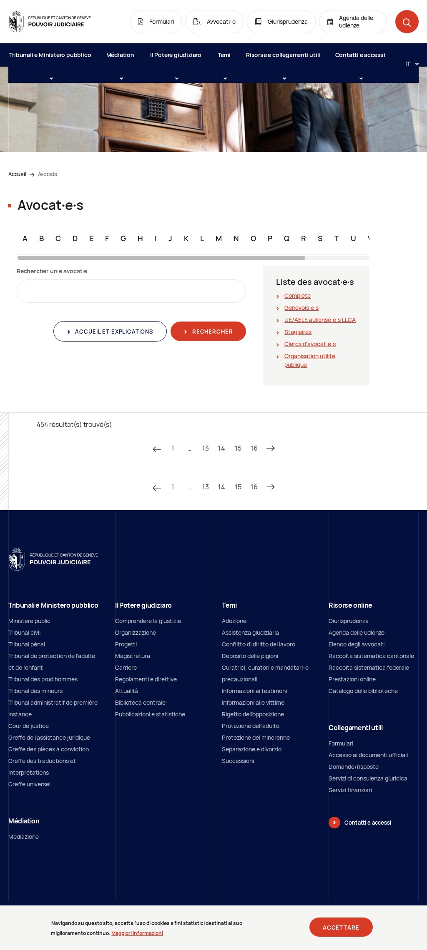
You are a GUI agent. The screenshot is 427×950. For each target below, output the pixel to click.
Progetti (126, 644)
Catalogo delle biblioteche (363, 691)
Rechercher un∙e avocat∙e (52, 271)
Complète (297, 295)
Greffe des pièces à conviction (48, 749)
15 (238, 448)
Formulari (341, 743)
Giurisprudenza (349, 621)
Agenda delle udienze (356, 632)
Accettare (341, 927)
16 (254, 448)
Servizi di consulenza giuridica (368, 778)
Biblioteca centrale (140, 702)
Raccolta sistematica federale (369, 667)
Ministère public (29, 621)
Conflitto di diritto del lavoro (258, 644)
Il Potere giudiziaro (175, 55)
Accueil (17, 174)
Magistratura (132, 656)
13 (205, 448)
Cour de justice (28, 726)
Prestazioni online (352, 679)
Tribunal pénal (26, 644)
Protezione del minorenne (256, 737)
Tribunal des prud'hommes (43, 679)
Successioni (238, 761)
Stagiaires (297, 332)
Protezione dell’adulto (250, 726)
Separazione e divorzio (251, 749)
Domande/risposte (354, 766)
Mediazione (23, 836)
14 (221, 448)
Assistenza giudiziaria (250, 632)
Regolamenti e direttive (146, 679)
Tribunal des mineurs (35, 691)
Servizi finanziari (350, 790)
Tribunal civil (24, 632)
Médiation (120, 55)
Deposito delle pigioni (250, 656)
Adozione (234, 621)
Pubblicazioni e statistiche (150, 714)
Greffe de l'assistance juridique (49, 737)
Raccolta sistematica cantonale (371, 656)
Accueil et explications (113, 331)
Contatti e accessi (360, 55)
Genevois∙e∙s (301, 308)
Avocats (48, 174)
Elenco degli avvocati (356, 644)
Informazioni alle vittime (253, 702)
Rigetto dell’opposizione (253, 714)
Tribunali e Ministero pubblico (50, 55)
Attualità (126, 691)
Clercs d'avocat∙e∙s (310, 344)
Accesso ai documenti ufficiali (368, 755)
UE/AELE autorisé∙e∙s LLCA (320, 320)
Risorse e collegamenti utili (283, 55)
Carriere (126, 667)
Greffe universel (29, 784)
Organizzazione (135, 632)
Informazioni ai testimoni (254, 691)
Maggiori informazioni (137, 933)
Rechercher (212, 331)
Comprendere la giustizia (148, 621)
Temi (224, 55)
